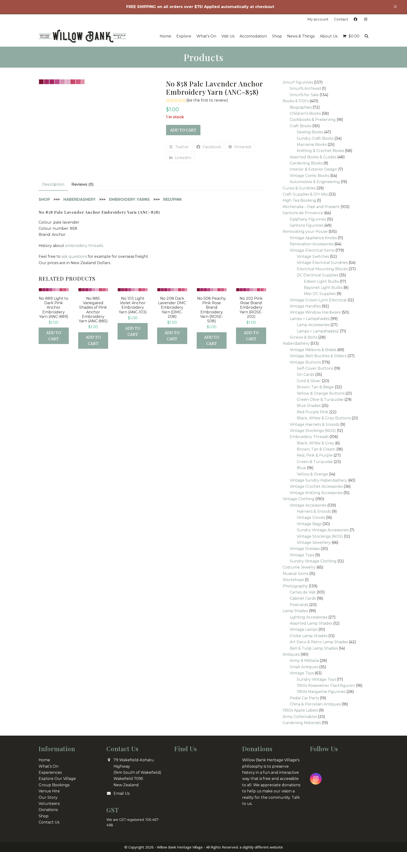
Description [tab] (53, 184)
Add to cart (183, 130)
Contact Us (49, 822)
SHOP (44, 199)
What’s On (48, 766)
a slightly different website (261, 847)
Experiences (50, 772)
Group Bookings (54, 784)
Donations (48, 809)
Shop (44, 816)
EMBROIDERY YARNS (129, 199)
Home (44, 760)
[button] (351, 36)
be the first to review (207, 100)
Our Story (48, 797)
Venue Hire (49, 791)
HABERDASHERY (79, 199)
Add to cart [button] (53, 335)
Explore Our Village (57, 778)
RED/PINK (172, 199)
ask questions (74, 256)
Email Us (122, 793)
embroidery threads (84, 245)
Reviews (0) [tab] (82, 184)
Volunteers (49, 803)
